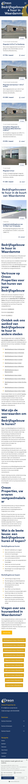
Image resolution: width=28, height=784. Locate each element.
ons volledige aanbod (7, 340)
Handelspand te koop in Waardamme (14, 650)
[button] (25, 3)
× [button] (26, 760)
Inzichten (4, 753)
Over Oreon (4, 750)
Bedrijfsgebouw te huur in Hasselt (14, 356)
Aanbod (3, 743)
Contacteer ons (19, 296)
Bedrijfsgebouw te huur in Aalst (13, 375)
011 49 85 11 (9, 315)
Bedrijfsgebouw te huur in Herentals (14, 352)
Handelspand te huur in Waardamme (14, 655)
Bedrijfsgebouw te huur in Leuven (13, 359)
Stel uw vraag (6, 632)
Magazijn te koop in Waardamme (14, 660)
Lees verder (22, 770)
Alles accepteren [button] (8, 777)
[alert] (14, 771)
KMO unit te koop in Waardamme (14, 670)
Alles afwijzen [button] (21, 777)
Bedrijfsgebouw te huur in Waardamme (14, 645)
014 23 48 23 (10, 312)
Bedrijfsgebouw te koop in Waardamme (14, 640)
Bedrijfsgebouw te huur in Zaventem (14, 387)
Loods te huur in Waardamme (14, 685)
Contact (3, 756)
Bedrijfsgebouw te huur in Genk (13, 363)
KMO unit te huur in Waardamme (14, 675)
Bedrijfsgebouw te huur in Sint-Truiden (15, 391)
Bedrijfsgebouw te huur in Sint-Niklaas (15, 378)
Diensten (3, 747)
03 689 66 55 (11, 309)
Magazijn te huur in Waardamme (14, 665)
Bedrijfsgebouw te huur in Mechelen (14, 366)
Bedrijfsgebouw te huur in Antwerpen (15, 349)
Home (3, 740)
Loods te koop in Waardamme (14, 680)
